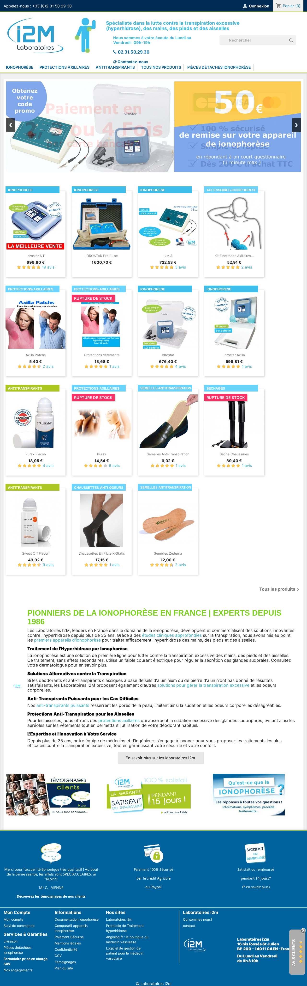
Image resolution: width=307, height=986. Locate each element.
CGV (58, 956)
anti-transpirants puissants (62, 705)
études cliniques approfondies (172, 635)
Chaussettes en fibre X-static (101, 553)
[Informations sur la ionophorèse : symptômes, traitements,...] (249, 794)
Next (296, 125)
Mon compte (13, 919)
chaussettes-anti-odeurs (98, 488)
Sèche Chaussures (234, 454)
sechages (216, 388)
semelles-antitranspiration (165, 388)
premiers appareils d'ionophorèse (67, 640)
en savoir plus (257, 887)
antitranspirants (25, 388)
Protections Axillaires (64, 67)
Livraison (11, 941)
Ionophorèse (19, 67)
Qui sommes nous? (197, 919)
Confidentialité (66, 949)
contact (189, 926)
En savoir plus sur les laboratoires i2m (161, 757)
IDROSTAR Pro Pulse (102, 256)
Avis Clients (294, 952)
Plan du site (64, 968)
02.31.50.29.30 (133, 52)
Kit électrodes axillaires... (234, 256)
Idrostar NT (36, 256)
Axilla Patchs (36, 355)
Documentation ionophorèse (77, 919)
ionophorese (20, 190)
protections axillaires (119, 720)
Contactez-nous (133, 61)
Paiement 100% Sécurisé (153, 869)
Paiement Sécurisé (69, 937)
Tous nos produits (161, 67)
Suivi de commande (19, 926)
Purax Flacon (35, 454)
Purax (101, 454)
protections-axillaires (30, 289)
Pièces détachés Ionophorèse (219, 67)
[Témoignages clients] (48, 794)
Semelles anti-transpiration (168, 454)
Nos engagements (18, 970)
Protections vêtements (101, 355)
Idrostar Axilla (234, 355)
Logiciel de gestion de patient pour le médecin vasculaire (124, 953)
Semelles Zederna (168, 553)
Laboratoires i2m (119, 919)
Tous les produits (280, 589)
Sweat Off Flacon (35, 553)
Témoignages (65, 962)
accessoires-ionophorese (231, 190)
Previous (10, 125)
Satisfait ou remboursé (255, 869)
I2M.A (168, 256)
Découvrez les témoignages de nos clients (51, 896)
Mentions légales (68, 943)
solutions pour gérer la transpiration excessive (203, 685)
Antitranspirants (115, 67)
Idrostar (168, 355)
